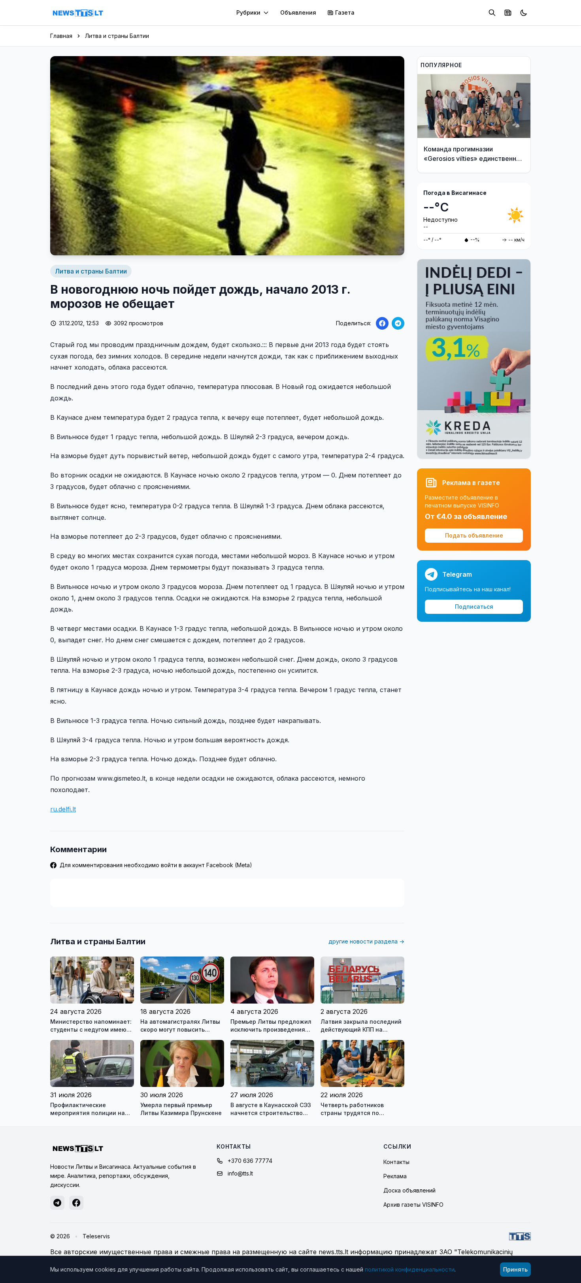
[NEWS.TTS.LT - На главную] (78, 12)
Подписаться (474, 606)
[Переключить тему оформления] (524, 13)
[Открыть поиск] (492, 13)
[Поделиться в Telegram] (398, 323)
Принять (515, 1269)
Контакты (396, 1161)
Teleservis (96, 1236)
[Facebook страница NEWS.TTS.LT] (76, 1203)
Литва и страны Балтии (117, 35)
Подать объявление (474, 535)
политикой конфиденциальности (410, 1269)
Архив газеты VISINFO (413, 1204)
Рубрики (248, 12)
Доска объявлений (409, 1190)
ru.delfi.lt (63, 809)
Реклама (395, 1176)
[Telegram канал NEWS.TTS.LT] (57, 1203)
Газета (345, 12)
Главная (61, 35)
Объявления (298, 12)
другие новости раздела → (366, 941)
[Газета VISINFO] (508, 13)
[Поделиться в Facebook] (382, 323)
